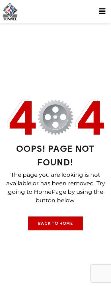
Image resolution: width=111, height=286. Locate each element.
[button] (102, 11)
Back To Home (55, 223)
